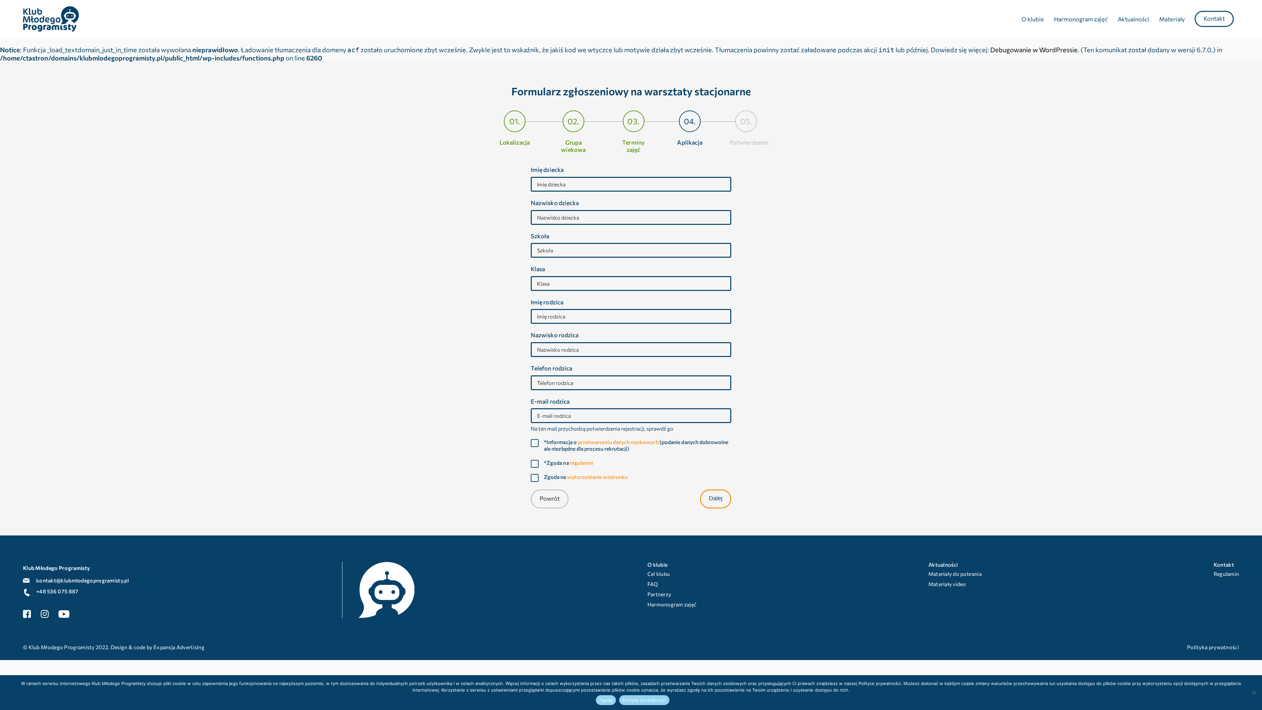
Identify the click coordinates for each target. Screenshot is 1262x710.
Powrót (550, 498)
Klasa (538, 269)
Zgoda (605, 700)
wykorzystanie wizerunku (597, 477)
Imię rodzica (547, 302)
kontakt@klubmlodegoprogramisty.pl (82, 580)
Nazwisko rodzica (554, 335)
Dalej (715, 498)
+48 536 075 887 (57, 591)
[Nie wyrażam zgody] (1253, 692)
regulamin (582, 463)
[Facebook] (27, 614)
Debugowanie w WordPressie (1034, 50)
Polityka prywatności (644, 700)
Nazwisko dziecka (555, 203)
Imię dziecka (547, 169)
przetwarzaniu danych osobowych (618, 442)
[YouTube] (64, 614)
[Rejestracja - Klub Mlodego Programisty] (51, 18)
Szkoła (540, 236)
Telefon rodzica (551, 368)
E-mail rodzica (550, 401)
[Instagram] (45, 614)
